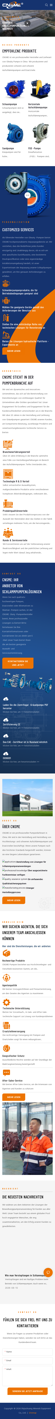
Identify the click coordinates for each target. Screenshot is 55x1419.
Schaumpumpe (9, 104)
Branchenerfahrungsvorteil (16, 451)
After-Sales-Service (12, 1080)
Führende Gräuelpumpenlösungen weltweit (15, 25)
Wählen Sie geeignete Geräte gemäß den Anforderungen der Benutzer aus (23, 309)
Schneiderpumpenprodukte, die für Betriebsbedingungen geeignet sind (20, 292)
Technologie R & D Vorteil (16, 481)
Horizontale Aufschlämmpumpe (37, 105)
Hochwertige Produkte (13, 960)
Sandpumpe (8, 148)
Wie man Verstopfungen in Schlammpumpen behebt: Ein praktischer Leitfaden (27, 1275)
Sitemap (32, 1413)
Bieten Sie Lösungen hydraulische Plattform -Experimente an (25, 343)
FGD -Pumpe (34, 148)
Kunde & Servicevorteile (15, 540)
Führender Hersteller (11, 18)
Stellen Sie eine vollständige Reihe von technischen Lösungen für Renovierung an (23, 326)
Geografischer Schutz (13, 1055)
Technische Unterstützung (16, 1008)
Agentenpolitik (9, 985)
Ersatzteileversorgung (14, 1031)
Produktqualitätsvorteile (15, 510)
